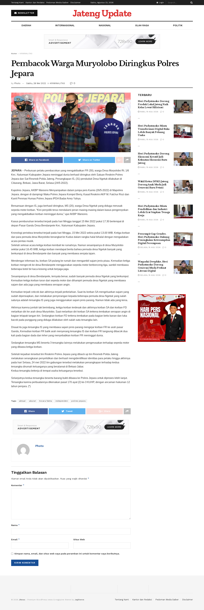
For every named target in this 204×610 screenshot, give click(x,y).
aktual (22, 401)
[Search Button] (191, 2)
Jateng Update (102, 13)
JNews (22, 600)
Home (14, 53)
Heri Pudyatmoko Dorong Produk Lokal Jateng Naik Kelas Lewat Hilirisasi (153, 104)
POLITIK (177, 25)
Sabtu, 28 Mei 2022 (36, 83)
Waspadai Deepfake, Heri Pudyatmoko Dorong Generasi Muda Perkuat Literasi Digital (153, 266)
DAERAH (26, 25)
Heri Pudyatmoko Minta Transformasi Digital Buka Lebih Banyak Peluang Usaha (153, 130)
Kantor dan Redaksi (35, 2)
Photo (17, 83)
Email (15, 539)
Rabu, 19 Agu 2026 (148, 112)
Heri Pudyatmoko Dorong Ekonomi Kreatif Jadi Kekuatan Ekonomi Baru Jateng (153, 158)
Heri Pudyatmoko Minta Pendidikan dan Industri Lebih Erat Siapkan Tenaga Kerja (154, 211)
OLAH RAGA (142, 25)
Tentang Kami (17, 2)
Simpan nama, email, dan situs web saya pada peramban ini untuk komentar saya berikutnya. (67, 553)
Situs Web (79, 539)
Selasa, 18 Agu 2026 (149, 247)
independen (61, 401)
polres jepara (78, 401)
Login (161, 2)
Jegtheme (79, 600)
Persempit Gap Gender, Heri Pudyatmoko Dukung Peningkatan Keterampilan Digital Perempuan (154, 238)
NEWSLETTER (25, 13)
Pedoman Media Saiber (57, 2)
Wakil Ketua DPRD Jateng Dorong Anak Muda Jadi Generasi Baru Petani (153, 184)
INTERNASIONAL (65, 25)
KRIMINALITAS (26, 53)
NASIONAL (105, 25)
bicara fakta (45, 401)
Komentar (17, 485)
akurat (32, 401)
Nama (15, 525)
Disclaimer (75, 2)
